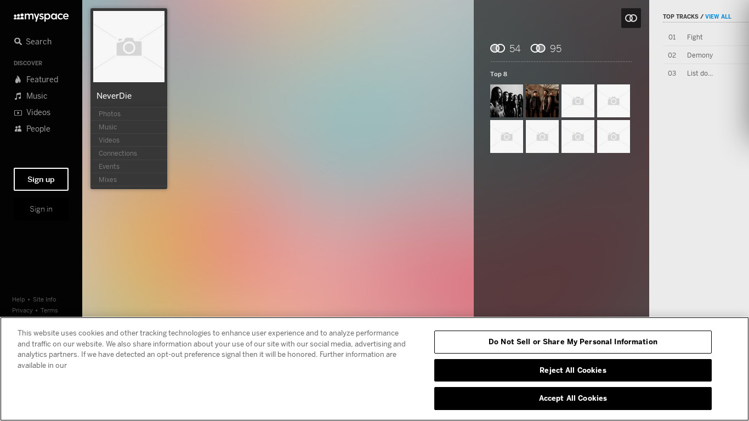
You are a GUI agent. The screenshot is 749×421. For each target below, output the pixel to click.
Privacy (22, 310)
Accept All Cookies (573, 398)
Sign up (41, 179)
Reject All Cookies (573, 370)
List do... (700, 73)
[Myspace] (41, 14)
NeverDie (114, 95)
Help (18, 299)
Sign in (41, 209)
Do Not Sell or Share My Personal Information (573, 341)
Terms (49, 310)
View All (718, 16)
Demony (700, 55)
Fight (695, 37)
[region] (374, 369)
